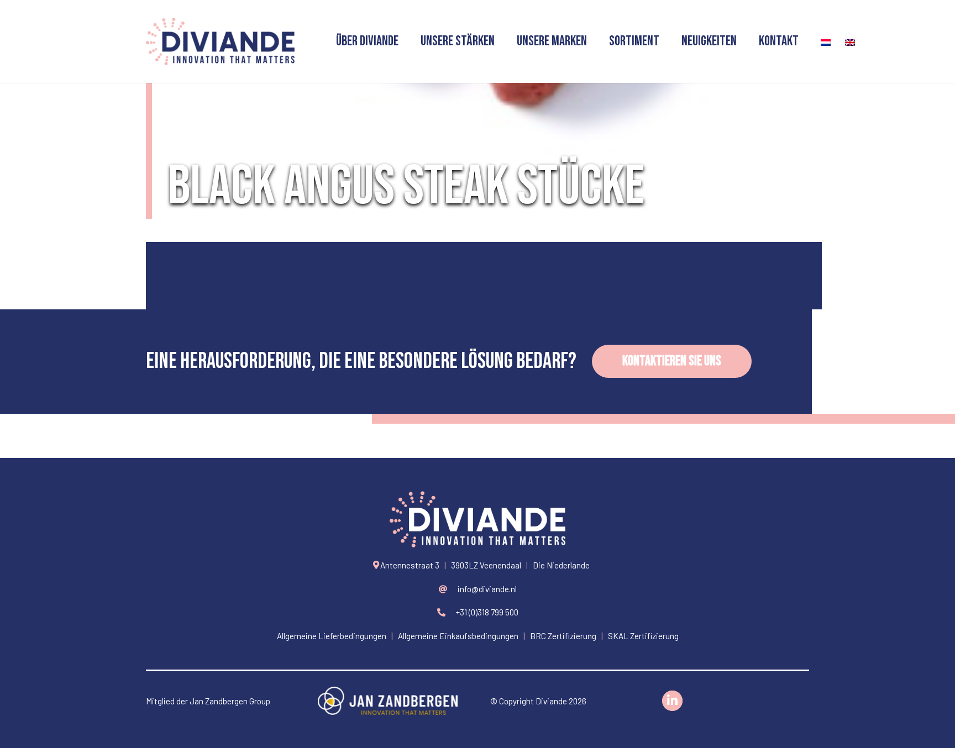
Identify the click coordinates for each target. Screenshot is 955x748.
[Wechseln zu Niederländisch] (822, 41)
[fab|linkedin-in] (672, 701)
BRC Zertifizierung (563, 636)
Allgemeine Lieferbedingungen (331, 636)
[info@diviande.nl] (448, 588)
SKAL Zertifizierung (643, 636)
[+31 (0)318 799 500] (446, 612)
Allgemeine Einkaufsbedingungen (458, 636)
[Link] (220, 41)
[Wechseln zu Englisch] (846, 41)
